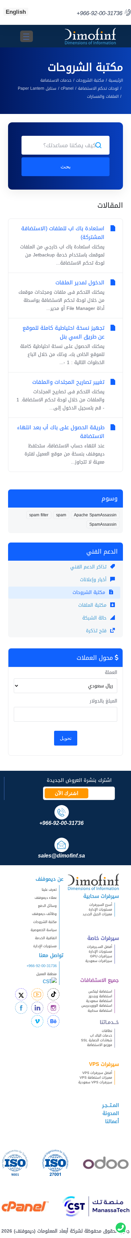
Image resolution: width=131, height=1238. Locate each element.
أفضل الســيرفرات (99, 947)
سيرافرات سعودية (98, 961)
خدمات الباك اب (101, 1035)
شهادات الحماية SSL (96, 1040)
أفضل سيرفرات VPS (97, 1073)
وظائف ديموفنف (44, 914)
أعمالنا (112, 1121)
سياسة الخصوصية (44, 930)
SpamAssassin (103, 524)
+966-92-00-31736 (42, 965)
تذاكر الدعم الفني (89, 566)
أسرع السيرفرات (100, 905)
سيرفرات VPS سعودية (95, 1082)
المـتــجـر (110, 1105)
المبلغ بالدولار (103, 701)
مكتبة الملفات (93, 605)
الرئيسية (115, 80)
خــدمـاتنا (109, 1022)
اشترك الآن (66, 793)
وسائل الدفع (47, 906)
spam (61, 515)
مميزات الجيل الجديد (97, 914)
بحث (65, 166)
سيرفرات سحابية (101, 896)
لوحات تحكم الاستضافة (98, 88)
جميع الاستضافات (99, 980)
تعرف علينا (49, 889)
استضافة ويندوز (100, 996)
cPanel (67, 88)
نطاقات (107, 1031)
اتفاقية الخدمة (43, 938)
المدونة (110, 1113)
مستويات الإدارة (100, 909)
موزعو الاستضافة (99, 1045)
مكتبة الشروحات (90, 80)
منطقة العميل (46, 974)
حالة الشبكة (95, 618)
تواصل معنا (51, 955)
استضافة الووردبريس (96, 1005)
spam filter (38, 515)
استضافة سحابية (100, 1010)
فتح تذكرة (97, 630)
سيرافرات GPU (101, 956)
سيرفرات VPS (104, 1064)
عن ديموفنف (49, 879)
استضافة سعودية (99, 1001)
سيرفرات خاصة (103, 938)
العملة (111, 673)
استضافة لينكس (100, 991)
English (16, 12)
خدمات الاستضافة (56, 80)
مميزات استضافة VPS (96, 1077)
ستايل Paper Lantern (37, 88)
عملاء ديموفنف (46, 897)
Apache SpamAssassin (95, 515)
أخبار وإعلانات (94, 579)
